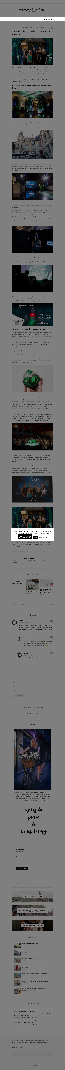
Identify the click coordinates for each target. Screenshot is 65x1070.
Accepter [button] (25, 537)
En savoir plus (43, 537)
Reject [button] (35, 537)
